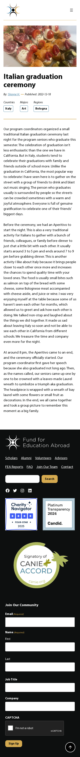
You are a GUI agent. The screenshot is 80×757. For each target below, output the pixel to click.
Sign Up (14, 743)
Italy (8, 108)
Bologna (41, 108)
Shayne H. (14, 94)
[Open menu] (71, 10)
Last (7, 659)
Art (24, 108)
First (7, 639)
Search (49, 479)
